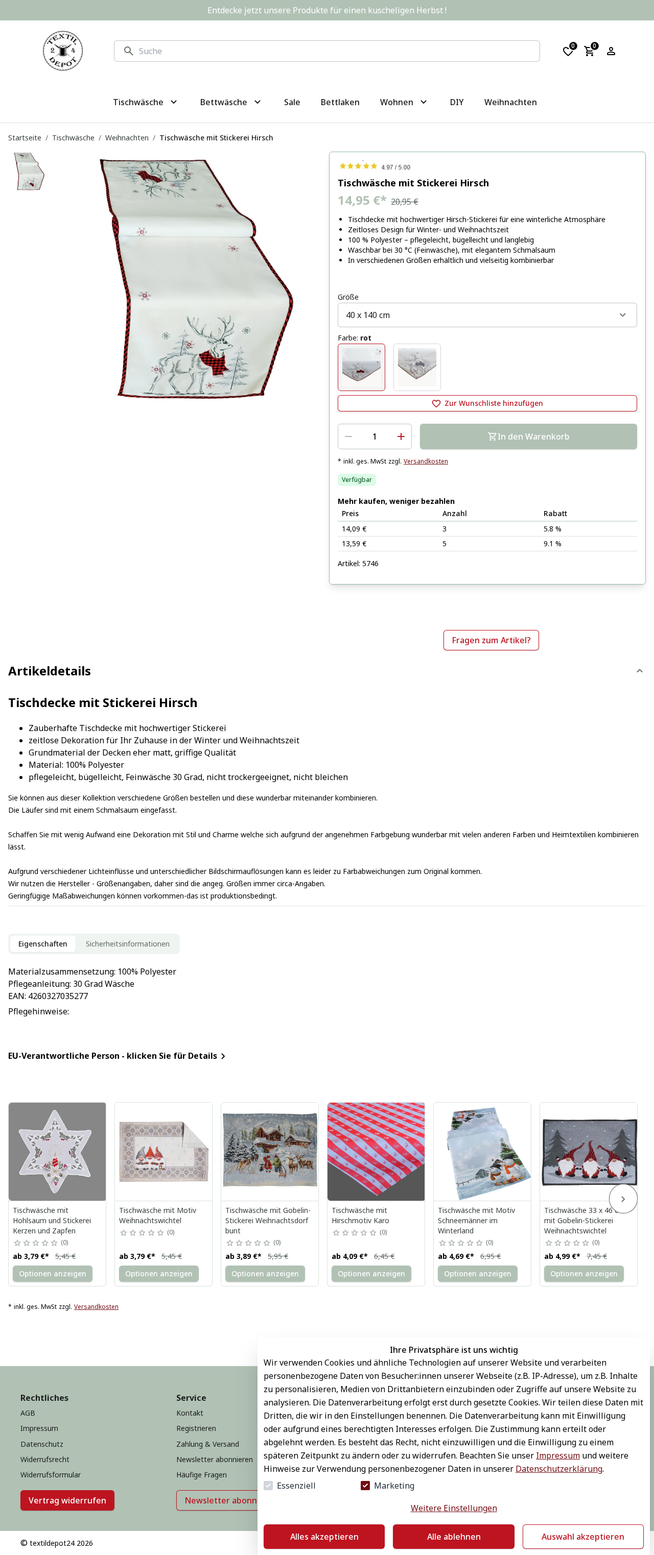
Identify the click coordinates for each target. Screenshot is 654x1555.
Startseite (24, 137)
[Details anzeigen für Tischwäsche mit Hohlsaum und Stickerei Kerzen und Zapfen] (58, 1152)
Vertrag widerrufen (67, 1500)
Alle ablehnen (454, 1536)
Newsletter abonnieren (231, 1500)
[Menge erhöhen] (401, 436)
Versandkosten (426, 461)
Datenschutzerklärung (559, 1468)
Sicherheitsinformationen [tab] (128, 944)
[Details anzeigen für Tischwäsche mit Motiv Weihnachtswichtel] (164, 1152)
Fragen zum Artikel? (491, 640)
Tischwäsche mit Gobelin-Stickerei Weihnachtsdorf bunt (268, 1220)
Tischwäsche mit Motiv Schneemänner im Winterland (476, 1220)
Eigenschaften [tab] (42, 944)
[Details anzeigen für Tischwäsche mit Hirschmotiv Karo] (377, 1152)
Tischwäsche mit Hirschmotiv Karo (360, 1215)
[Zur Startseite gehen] (63, 51)
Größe (348, 297)
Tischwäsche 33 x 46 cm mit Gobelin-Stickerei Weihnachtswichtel (584, 1220)
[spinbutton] (375, 436)
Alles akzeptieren (324, 1536)
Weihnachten (127, 137)
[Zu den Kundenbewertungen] (487, 166)
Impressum (558, 1455)
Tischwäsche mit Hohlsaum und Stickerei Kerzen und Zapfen (52, 1220)
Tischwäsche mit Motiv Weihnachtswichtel (157, 1215)
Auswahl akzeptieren (583, 1536)
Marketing (394, 1485)
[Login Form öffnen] (611, 51)
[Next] (623, 1198)
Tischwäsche (73, 137)
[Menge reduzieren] (348, 436)
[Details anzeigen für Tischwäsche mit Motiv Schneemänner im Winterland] (483, 1152)
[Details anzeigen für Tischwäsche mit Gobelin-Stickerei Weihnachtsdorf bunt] (270, 1152)
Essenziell (296, 1485)
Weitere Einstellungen (454, 1508)
